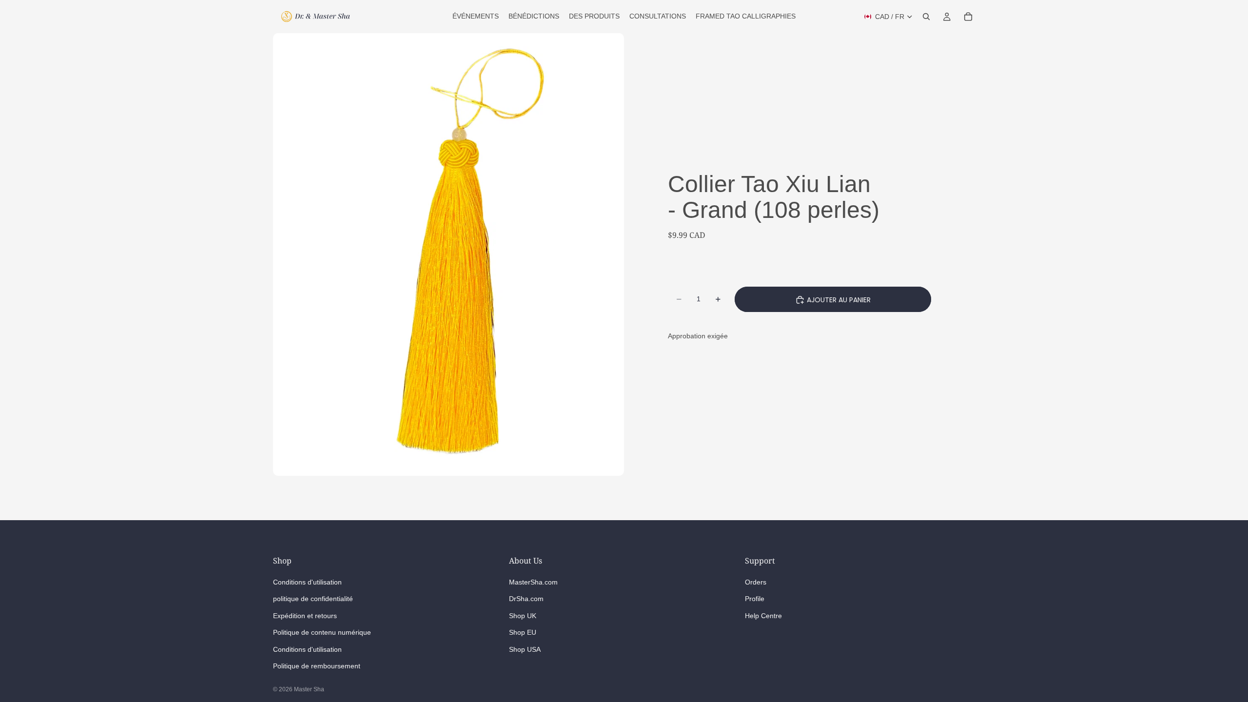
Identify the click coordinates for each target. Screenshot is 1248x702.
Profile (754, 599)
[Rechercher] (926, 16)
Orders (755, 581)
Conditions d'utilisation (307, 581)
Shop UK (522, 615)
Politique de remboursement (316, 665)
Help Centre (763, 615)
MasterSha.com (533, 581)
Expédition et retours (305, 615)
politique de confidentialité (313, 599)
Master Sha (309, 689)
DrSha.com (526, 599)
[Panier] (968, 16)
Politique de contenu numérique (322, 632)
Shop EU (522, 632)
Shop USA (525, 649)
